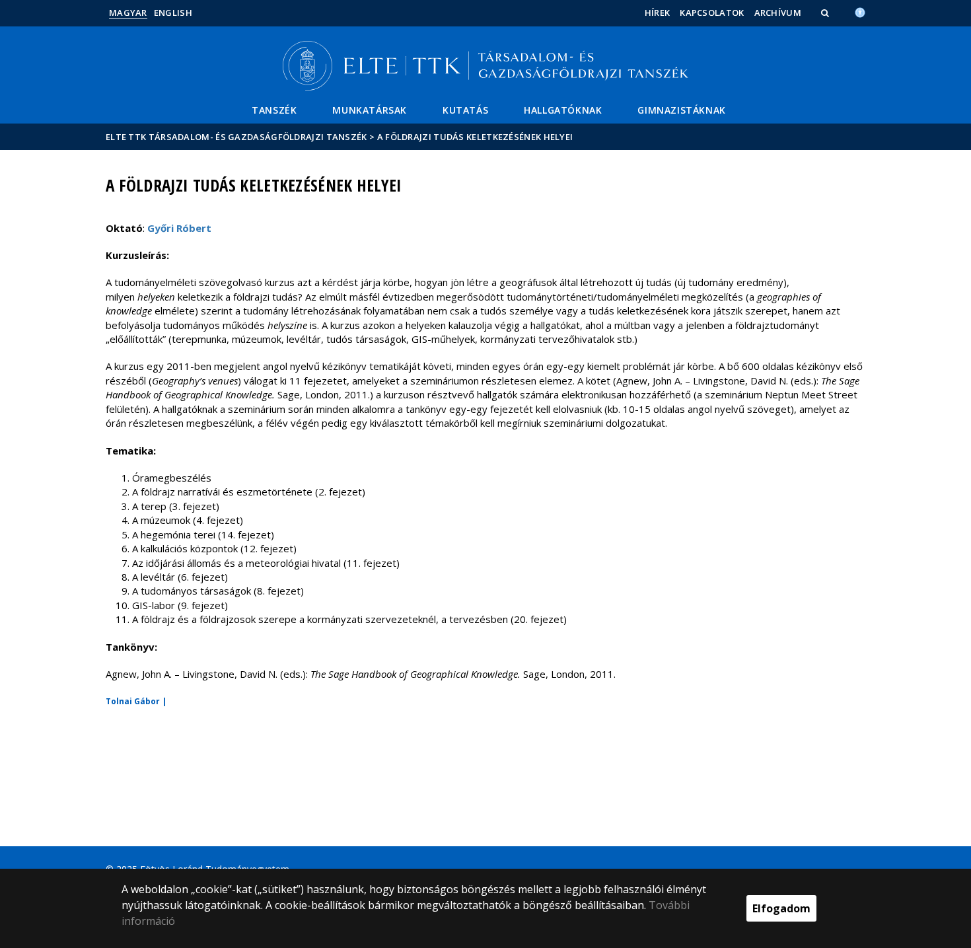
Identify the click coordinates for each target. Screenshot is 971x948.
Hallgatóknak (563, 110)
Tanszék (274, 110)
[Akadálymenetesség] (860, 11)
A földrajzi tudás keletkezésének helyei (475, 137)
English (173, 12)
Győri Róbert (179, 228)
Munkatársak (369, 110)
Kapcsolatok (712, 12)
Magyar (128, 12)
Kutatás (465, 110)
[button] (826, 12)
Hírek (657, 12)
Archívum (777, 12)
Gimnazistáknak (681, 110)
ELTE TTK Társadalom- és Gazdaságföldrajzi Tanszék (236, 137)
